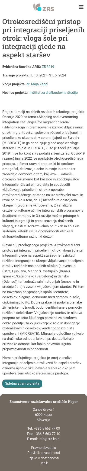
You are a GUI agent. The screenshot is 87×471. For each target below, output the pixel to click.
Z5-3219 (48, 67)
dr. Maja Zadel (37, 84)
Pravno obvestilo (43, 448)
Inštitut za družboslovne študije (53, 93)
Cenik (43, 463)
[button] (81, 7)
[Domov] (43, 7)
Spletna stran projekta (22, 383)
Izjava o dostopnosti (44, 458)
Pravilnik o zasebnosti (43, 453)
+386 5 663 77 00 (47, 428)
